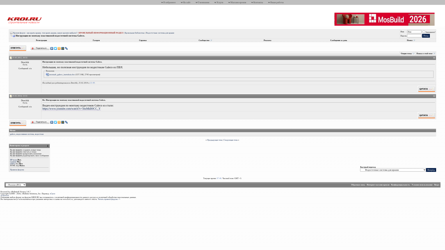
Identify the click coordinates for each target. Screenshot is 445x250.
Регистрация (41, 40)
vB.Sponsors (5, 195)
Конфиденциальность (400, 185)
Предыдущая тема (214, 140)
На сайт (187, 2)
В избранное (169, 2)
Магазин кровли (238, 2)
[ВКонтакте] (52, 48)
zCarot (52, 194)
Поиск (409, 40)
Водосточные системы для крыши (160, 33)
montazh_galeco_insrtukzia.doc (62, 74)
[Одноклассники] (59, 48)
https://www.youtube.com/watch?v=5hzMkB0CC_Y (71, 108)
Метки (12, 130)
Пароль (403, 36)
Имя (402, 32)
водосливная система (25, 134)
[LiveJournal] (66, 48)
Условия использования (422, 185)
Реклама (267, 40)
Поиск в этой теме (424, 54)
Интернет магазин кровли (378, 185)
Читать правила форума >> (109, 199)
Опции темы (406, 54)
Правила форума (17, 170)
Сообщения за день (338, 40)
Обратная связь (358, 185)
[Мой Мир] (63, 48)
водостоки (39, 134)
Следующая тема (231, 140)
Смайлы (13, 162)
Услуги (220, 2)
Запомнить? (430, 32)
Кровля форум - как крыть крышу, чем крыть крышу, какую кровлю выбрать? (45, 33)
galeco (12, 134)
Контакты (258, 2)
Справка (143, 40)
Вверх (436, 185)
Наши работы (277, 2)
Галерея (96, 40)
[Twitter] (55, 48)
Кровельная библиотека (134, 33)
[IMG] (12, 164)
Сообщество (204, 40)
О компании (203, 2)
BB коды (13, 160)
